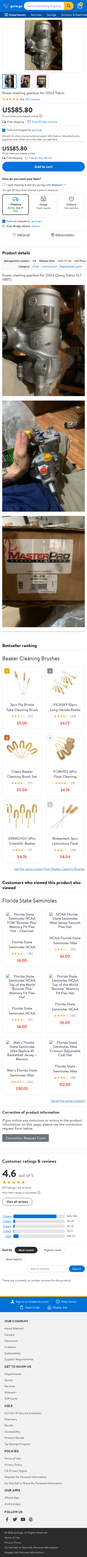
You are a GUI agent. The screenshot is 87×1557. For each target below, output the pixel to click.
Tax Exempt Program (17, 1444)
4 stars (7, 1221)
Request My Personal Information (25, 1477)
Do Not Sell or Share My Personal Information (33, 1483)
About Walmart (14, 1328)
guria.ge (37, 130)
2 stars (7, 1231)
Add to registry (64, 235)
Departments (17, 15)
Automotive (50, 266)
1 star (8, 1236)
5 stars (7, 1216)
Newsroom (11, 1341)
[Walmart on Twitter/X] (14, 1520)
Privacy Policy (13, 1465)
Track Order (32, 1307)
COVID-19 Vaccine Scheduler (23, 1413)
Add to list (23, 235)
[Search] (69, 6)
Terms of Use (12, 1458)
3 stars (7, 1226)
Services (36, 15)
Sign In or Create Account (32, 1301)
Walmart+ (10, 1392)
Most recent (26, 1250)
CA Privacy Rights (15, 1471)
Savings (51, 15)
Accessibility (12, 1431)
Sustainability (12, 1353)
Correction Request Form (25, 1137)
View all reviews (17, 1201)
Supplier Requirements (18, 1359)
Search (76, 1269)
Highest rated (52, 1250)
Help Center (69, 1301)
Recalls (8, 1425)
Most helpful (14, 1259)
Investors (10, 1347)
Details (35, 226)
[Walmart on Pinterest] (31, 1520)
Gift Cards (10, 1398)
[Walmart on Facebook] (6, 1520)
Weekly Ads (60, 1307)
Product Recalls (14, 1438)
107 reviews (33, 99)
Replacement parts (71, 266)
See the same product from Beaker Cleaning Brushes (49, 869)
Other (35, 266)
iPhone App (11, 1497)
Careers (9, 1335)
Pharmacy (10, 1419)
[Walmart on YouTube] (23, 1520)
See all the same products (68, 1101)
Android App (12, 1504)
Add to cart (43, 166)
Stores (8, 1380)
